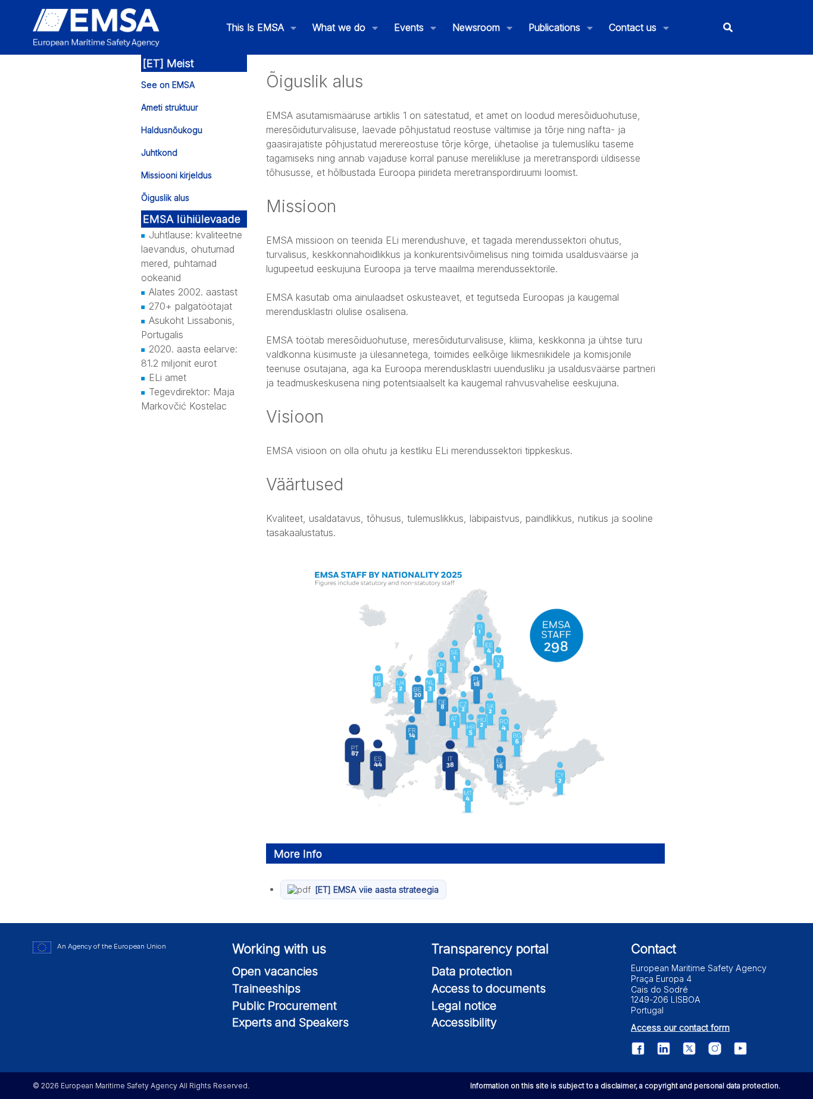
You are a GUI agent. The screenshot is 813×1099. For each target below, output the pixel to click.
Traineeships (266, 988)
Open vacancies (275, 971)
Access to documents (488, 988)
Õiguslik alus (165, 198)
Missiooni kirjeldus (176, 175)
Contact (653, 948)
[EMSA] (96, 27)
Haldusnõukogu (171, 130)
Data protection (471, 971)
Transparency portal (490, 948)
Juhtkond (159, 152)
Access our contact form (680, 1027)
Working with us (279, 948)
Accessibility (464, 1022)
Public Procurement (284, 1006)
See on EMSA (168, 85)
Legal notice (463, 1006)
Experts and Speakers (290, 1022)
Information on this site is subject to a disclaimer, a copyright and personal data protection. (625, 1085)
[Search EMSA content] (728, 27)
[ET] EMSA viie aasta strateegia (377, 889)
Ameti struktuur (169, 107)
